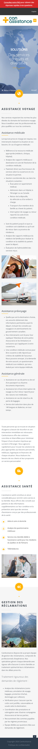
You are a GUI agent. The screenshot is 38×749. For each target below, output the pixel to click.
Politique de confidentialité (19, 745)
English (34, 11)
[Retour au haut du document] (34, 736)
